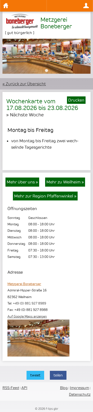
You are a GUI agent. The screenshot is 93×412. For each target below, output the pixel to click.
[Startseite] (23, 5)
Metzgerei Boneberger (24, 284)
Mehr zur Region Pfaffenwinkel (45, 196)
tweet (35, 375)
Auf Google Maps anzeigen (27, 316)
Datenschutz (80, 394)
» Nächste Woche (25, 114)
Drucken (76, 100)
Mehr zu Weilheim (65, 181)
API (24, 388)
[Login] (69, 5)
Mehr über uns (22, 181)
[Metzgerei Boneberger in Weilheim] (38, 355)
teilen (58, 375)
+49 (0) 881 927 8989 (29, 303)
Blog (64, 388)
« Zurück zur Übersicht (24, 83)
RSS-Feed (10, 388)
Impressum (79, 388)
